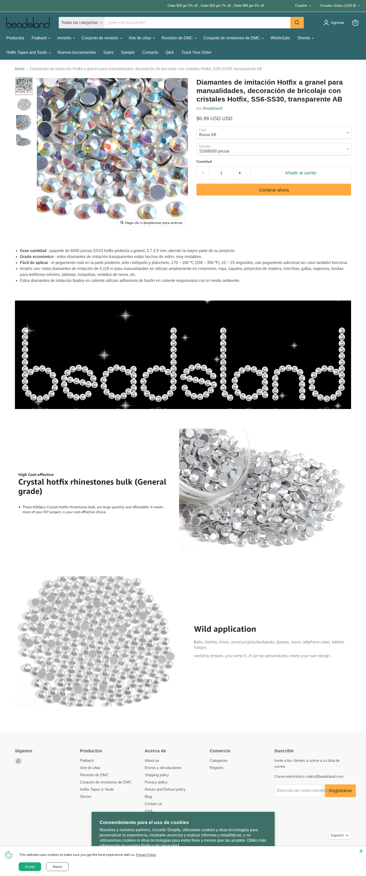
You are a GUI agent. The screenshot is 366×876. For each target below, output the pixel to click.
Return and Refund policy (165, 789)
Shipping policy (157, 775)
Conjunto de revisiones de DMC (232, 38)
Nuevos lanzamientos (77, 52)
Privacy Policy (146, 854)
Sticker (85, 796)
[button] (24, 86)
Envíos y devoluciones (163, 768)
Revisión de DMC (178, 38)
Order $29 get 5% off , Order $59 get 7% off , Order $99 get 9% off (135, 5)
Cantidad (204, 161)
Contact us (153, 804)
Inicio (19, 69)
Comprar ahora (274, 190)
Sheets (304, 38)
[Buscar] (297, 22)
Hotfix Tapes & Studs (97, 789)
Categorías (219, 760)
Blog (148, 796)
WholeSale (280, 38)
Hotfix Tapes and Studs (27, 52)
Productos (15, 38)
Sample (128, 52)
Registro (216, 768)
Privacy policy (156, 782)
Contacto (150, 52)
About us (152, 760)
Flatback (40, 38)
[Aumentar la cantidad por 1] (240, 173)
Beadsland (212, 108)
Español (301, 5)
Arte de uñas (140, 38)
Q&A (170, 52)
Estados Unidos (338, 5)
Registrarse (340, 790)
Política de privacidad (160, 845)
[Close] (361, 851)
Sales (108, 52)
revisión (64, 38)
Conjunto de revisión (100, 38)
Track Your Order (196, 52)
